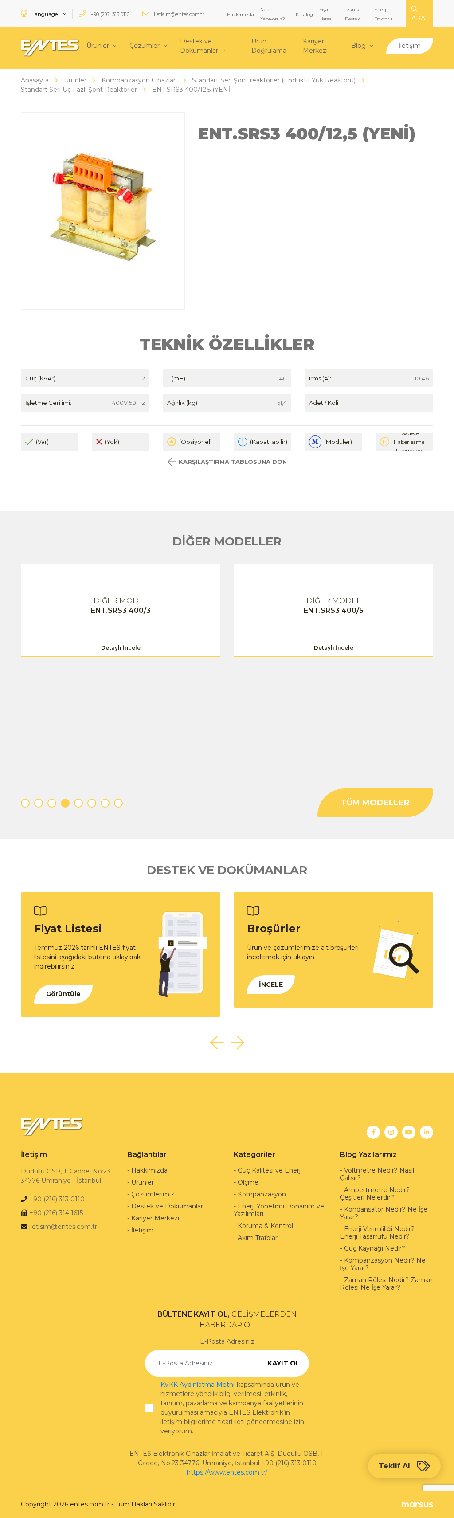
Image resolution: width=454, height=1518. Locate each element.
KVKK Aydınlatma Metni (197, 1385)
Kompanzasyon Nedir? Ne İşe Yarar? (383, 1264)
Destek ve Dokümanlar (199, 46)
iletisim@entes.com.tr (178, 14)
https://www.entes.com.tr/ (227, 1472)
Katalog (304, 14)
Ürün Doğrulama (268, 46)
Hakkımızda (240, 14)
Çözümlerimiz (152, 1194)
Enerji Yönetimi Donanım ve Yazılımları (279, 1210)
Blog (358, 46)
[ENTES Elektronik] (50, 48)
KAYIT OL (283, 1363)
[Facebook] (373, 1132)
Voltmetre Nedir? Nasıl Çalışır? (377, 1174)
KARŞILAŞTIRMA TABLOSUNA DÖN (233, 461)
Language (44, 14)
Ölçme (248, 1182)
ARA (418, 18)
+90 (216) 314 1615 (56, 1213)
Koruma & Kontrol (265, 1226)
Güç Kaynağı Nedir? (374, 1248)
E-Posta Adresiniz (227, 1341)
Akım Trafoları (258, 1238)
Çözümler (144, 46)
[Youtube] (408, 1132)
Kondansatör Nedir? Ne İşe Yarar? (383, 1213)
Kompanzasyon (262, 1194)
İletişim (410, 46)
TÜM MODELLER (375, 803)
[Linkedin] (426, 1132)
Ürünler (97, 46)
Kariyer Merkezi (315, 46)
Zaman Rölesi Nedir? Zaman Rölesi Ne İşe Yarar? (386, 1283)
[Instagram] (391, 1132)
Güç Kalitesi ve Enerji (270, 1170)
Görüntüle (63, 994)
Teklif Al (394, 1466)
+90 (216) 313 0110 (109, 14)
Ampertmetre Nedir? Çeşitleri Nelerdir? (375, 1193)
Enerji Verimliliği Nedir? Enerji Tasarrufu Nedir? (377, 1232)
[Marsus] (417, 1504)
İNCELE (271, 984)
